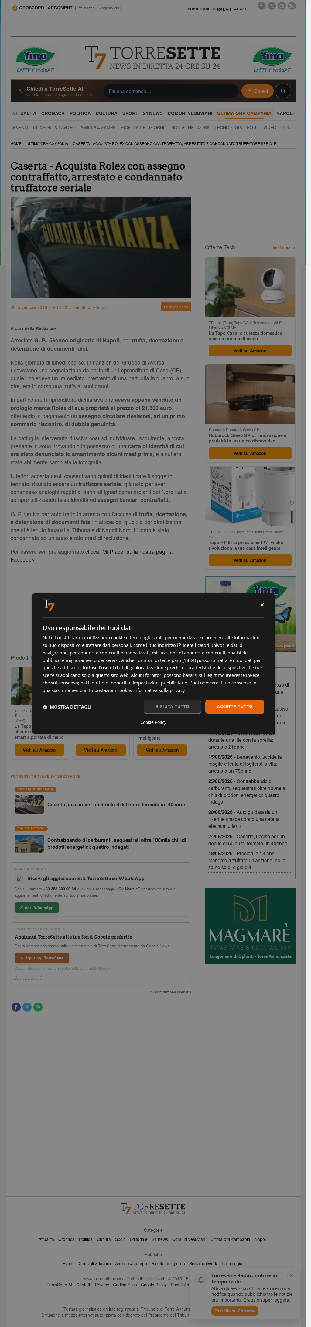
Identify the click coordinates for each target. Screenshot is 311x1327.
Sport (120, 1239)
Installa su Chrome (235, 1311)
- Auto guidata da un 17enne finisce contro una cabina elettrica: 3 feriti (244, 818)
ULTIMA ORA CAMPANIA (47, 143)
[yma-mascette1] (272, 59)
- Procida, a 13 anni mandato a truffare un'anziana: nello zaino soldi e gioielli (246, 860)
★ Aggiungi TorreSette (42, 958)
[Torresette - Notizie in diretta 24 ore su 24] (153, 1208)
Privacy (102, 1285)
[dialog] (153, 663)
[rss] (292, 6)
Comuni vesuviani (189, 1239)
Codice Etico (125, 1285)
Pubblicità (180, 1285)
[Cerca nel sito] (283, 91)
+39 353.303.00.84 (59, 889)
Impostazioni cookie (110, 690)
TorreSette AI (59, 1285)
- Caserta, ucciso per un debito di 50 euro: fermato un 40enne (247, 840)
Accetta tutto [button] (234, 707)
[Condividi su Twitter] (27, 1007)
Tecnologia (231, 1263)
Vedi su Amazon (39, 750)
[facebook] (262, 6)
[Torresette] (153, 58)
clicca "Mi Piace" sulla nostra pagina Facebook (92, 555)
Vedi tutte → (284, 247)
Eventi (68, 1263)
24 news (160, 1239)
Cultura (104, 1239)
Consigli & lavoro (95, 1263)
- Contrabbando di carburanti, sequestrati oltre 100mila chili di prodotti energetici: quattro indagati (246, 791)
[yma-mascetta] (35, 59)
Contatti (83, 1285)
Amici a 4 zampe (131, 1263)
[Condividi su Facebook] (16, 1007)
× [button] (262, 605)
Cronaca (66, 1239)
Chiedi (261, 91)
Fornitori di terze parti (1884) (165, 660)
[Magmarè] (250, 926)
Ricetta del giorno (168, 1263)
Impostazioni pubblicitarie (160, 683)
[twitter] (272, 6)
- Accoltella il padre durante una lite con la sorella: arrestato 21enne (241, 739)
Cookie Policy (154, 1285)
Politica (86, 1239)
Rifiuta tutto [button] (172, 707)
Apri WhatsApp (38, 907)
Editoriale (139, 1239)
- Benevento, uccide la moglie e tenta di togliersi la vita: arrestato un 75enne (245, 763)
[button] (67, 707)
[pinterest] (282, 6)
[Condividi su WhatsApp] (38, 1007)
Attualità (46, 1239)
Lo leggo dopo (176, 306)
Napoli (261, 1239)
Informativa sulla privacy (159, 690)
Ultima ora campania (230, 1239)
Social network (203, 1263)
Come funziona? (28, 977)
